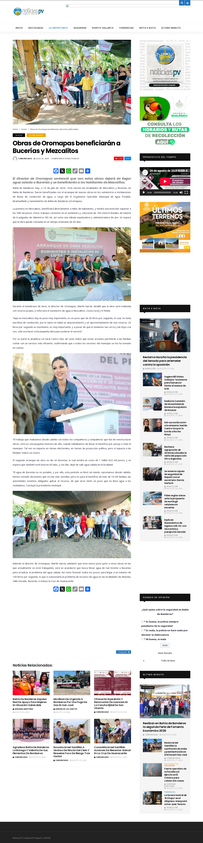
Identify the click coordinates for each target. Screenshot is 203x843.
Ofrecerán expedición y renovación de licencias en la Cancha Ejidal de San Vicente (111, 703)
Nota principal (171, 764)
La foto (24, 129)
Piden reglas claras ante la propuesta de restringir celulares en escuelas (174, 501)
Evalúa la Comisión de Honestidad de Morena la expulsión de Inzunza (175, 405)
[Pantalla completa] (186, 192)
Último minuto (171, 27)
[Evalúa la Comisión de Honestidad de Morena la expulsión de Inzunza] (152, 404)
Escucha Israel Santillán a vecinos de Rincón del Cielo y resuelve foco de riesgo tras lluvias (71, 751)
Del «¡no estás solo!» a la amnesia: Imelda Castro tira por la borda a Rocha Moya (175, 428)
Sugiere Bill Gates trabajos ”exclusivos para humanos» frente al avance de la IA (175, 382)
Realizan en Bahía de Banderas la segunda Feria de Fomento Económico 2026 (164, 726)
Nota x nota (147, 27)
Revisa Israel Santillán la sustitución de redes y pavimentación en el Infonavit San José (175, 748)
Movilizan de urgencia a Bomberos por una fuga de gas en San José (70, 702)
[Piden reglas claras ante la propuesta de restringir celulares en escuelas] (152, 498)
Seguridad (79, 27)
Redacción (150, 368)
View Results (165, 653)
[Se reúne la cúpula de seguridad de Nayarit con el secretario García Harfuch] (152, 474)
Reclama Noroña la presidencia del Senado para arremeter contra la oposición (165, 360)
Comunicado (25, 158)
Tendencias (126, 27)
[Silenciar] (181, 192)
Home (15, 129)
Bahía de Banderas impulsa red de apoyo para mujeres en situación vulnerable (30, 702)
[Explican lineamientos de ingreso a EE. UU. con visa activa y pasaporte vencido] (152, 522)
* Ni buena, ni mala (155, 639)
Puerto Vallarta (102, 27)
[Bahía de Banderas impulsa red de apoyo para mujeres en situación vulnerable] (31, 683)
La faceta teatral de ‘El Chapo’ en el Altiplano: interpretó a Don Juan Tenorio (175, 800)
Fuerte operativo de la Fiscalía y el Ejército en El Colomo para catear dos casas (175, 774)
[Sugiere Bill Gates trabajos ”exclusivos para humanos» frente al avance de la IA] (152, 379)
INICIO (19, 27)
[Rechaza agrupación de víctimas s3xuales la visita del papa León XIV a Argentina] (152, 449)
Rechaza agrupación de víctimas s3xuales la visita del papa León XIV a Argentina (175, 452)
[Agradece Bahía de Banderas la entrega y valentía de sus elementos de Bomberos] (31, 731)
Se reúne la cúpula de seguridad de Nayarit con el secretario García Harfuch (174, 477)
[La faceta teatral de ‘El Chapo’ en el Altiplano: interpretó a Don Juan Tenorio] (152, 798)
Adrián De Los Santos (66, 709)
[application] (165, 181)
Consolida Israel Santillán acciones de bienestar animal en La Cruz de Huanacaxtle (112, 750)
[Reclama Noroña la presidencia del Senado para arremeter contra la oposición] (165, 335)
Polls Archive (168, 660)
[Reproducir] (143, 192)
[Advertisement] (72, 621)
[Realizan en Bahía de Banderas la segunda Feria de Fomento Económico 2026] (165, 701)
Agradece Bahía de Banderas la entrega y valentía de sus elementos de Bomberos (31, 750)
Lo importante (58, 27)
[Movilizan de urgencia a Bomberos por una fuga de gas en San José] (71, 683)
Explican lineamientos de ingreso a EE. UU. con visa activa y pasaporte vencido (175, 525)
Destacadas (35, 27)
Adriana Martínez (24, 709)
